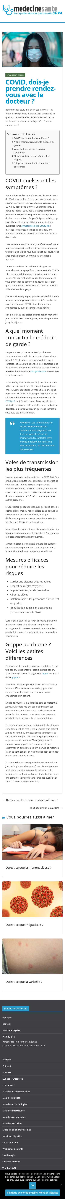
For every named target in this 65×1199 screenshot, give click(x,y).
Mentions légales (11, 1030)
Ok (32, 1185)
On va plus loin (10, 1142)
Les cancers (8, 1085)
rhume (45, 673)
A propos (7, 1017)
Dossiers (6, 1072)
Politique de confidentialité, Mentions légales (32, 1192)
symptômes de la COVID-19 (35, 225)
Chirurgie (7, 1066)
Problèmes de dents (12, 1148)
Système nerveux (11, 1161)
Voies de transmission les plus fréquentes (29, 151)
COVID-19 (10, 401)
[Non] (61, 1184)
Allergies (6, 1059)
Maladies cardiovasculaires (16, 1091)
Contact (6, 1023)
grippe (15, 677)
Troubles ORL (9, 1168)
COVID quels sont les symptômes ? (31, 138)
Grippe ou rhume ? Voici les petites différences (31, 165)
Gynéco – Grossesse (12, 1078)
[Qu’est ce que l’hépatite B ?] (32, 883)
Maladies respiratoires (14, 1117)
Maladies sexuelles (12, 1123)
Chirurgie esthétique (26, 1041)
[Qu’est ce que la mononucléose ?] (32, 826)
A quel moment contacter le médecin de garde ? (34, 143)
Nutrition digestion (12, 1136)
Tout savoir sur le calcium (44, 808)
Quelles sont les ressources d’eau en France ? (32, 800)
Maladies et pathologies (14, 1104)
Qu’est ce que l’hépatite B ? (24, 925)
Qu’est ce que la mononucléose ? (28, 867)
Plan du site (8, 1036)
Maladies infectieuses (15, 75)
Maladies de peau (11, 1097)
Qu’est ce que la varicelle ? (23, 982)
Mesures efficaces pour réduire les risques (31, 158)
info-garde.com (38, 371)
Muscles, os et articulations (16, 1129)
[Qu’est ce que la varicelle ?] (32, 940)
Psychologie (8, 1155)
